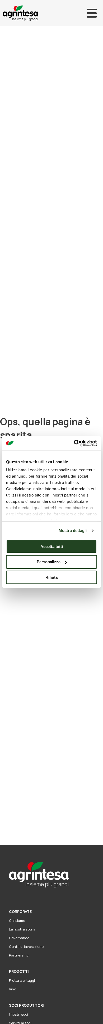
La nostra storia (22, 929)
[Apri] (92, 13)
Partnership (18, 955)
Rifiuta (51, 577)
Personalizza (48, 562)
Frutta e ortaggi (22, 980)
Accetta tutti (51, 546)
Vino (12, 989)
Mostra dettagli (73, 530)
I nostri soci (18, 1014)
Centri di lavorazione (26, 946)
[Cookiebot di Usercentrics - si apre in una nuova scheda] (74, 443)
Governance (19, 937)
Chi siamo (17, 920)
